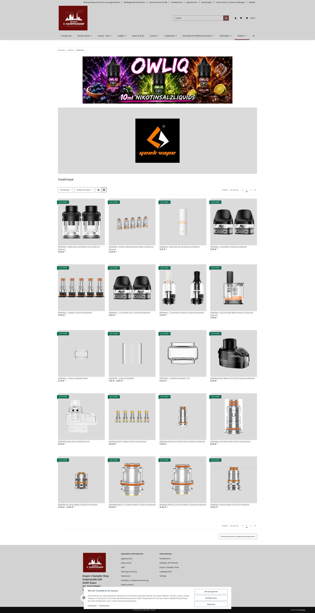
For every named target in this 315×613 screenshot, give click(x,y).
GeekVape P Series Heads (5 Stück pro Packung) (229, 504)
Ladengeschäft (165, 571)
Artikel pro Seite (83, 190)
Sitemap (162, 576)
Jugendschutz (191, 2)
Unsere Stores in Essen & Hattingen (230, 2)
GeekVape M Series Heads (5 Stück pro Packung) (77, 504)
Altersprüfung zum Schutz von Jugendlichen (101, 2)
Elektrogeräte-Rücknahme (134, 2)
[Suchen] (226, 18)
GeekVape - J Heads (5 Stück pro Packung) (75, 312)
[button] (235, 18)
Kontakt (252, 2)
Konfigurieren (211, 598)
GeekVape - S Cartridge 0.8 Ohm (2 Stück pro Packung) (181, 312)
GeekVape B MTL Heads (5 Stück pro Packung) (127, 441)
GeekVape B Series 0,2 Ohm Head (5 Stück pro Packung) (182, 441)
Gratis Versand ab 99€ (158, 2)
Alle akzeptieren (211, 591)
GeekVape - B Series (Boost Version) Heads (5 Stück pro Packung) (131, 247)
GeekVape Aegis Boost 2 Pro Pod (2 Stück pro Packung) (232, 378)
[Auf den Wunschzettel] (202, 460)
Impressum (92, 605)
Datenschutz (104, 605)
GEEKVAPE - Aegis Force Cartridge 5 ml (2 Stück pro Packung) (79, 247)
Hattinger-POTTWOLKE (168, 563)
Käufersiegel (206, 2)
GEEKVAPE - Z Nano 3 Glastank (121, 378)
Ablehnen (211, 604)
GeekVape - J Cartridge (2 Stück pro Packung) (228, 246)
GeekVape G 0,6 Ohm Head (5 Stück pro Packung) (230, 441)
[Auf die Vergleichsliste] (195, 460)
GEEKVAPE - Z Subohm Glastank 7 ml (174, 378)
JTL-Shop (302, 610)
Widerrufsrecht (127, 584)
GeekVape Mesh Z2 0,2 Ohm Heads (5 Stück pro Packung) (182, 504)
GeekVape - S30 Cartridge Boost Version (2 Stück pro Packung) (231, 313)
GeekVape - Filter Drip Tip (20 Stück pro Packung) (179, 246)
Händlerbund (176, 2)
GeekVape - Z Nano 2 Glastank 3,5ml (73, 378)
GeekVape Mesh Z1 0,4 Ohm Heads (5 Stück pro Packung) (132, 504)
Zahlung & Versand (129, 571)
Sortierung (64, 190)
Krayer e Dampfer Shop (169, 567)
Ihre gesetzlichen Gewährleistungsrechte (238, 536)
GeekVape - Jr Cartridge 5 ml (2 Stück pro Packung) (129, 312)
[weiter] (255, 190)
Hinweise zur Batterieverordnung (135, 580)
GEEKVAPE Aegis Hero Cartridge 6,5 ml (73, 441)
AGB (123, 567)
